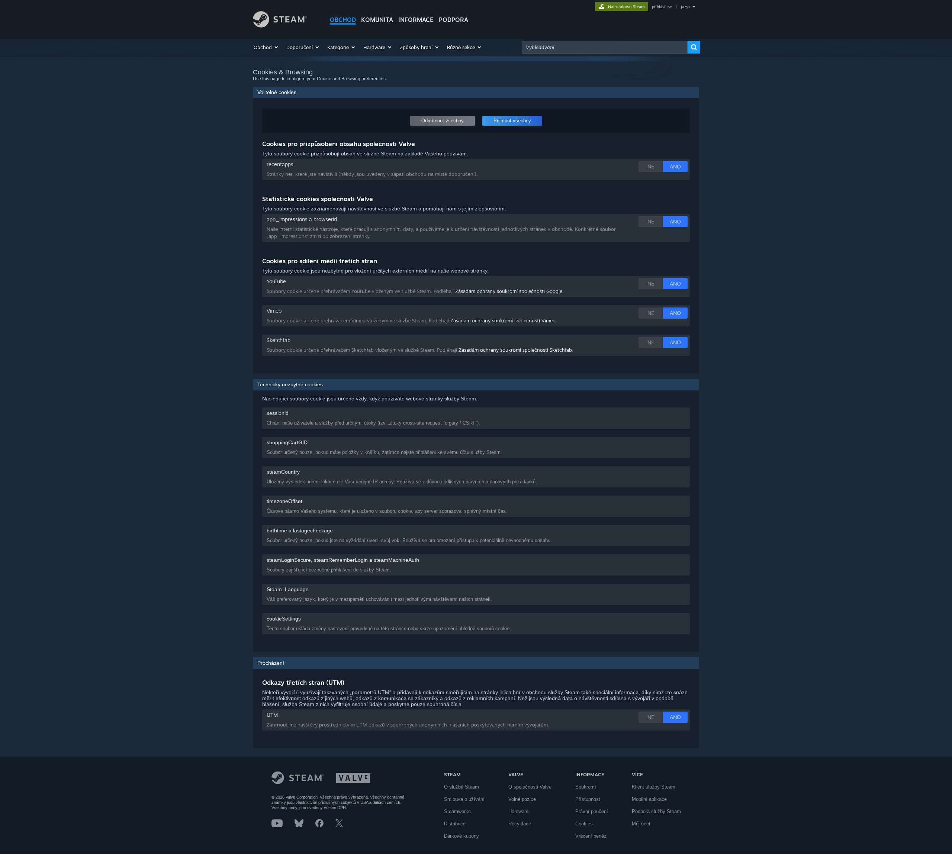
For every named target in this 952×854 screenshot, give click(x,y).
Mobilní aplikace (649, 799)
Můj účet (641, 823)
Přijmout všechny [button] (512, 120)
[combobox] (605, 47)
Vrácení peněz (591, 836)
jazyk (686, 6)
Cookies (584, 823)
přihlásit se (662, 6)
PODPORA (453, 19)
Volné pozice (522, 799)
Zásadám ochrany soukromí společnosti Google (508, 291)
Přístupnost (587, 799)
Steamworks (457, 811)
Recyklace (519, 823)
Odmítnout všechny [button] (442, 120)
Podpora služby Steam (656, 811)
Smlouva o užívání (464, 799)
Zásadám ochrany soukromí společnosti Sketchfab (515, 350)
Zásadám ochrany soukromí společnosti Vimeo (503, 320)
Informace (416, 19)
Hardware (518, 811)
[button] (266, 47)
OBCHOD (343, 19)
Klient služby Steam (653, 787)
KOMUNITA (377, 19)
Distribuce (455, 823)
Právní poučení (591, 811)
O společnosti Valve (529, 787)
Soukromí (585, 787)
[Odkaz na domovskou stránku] (280, 25)
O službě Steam (461, 787)
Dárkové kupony (461, 836)
